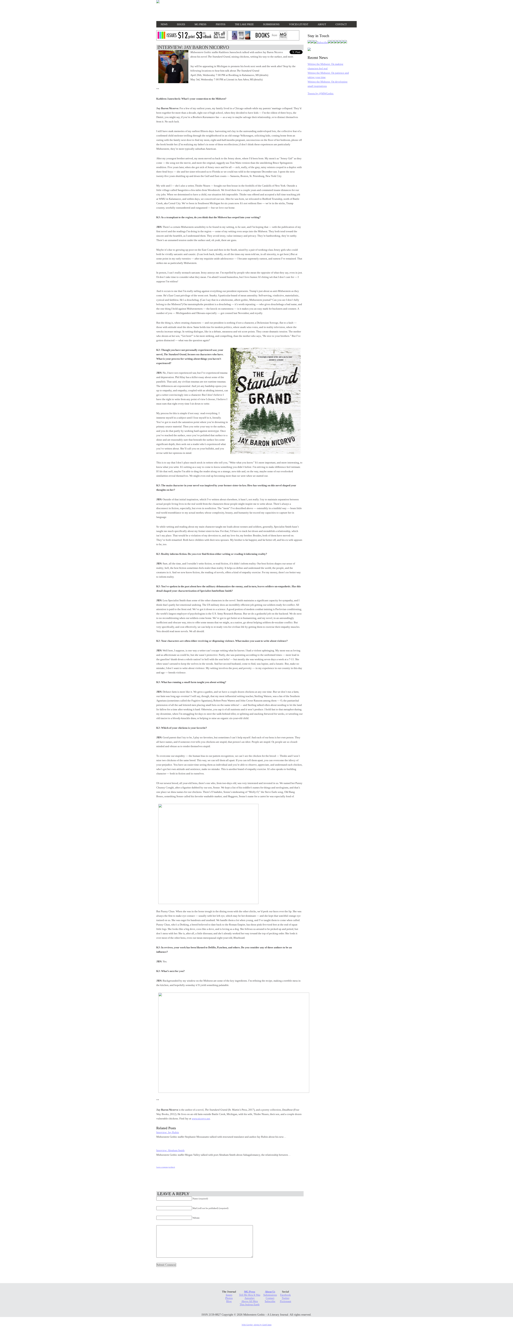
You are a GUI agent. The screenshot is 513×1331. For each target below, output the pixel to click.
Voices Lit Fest (298, 24)
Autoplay (249, 1298)
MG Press (200, 24)
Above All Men (249, 1301)
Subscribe (270, 1301)
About (322, 24)
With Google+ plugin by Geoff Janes (257, 1325)
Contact (341, 24)
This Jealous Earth (250, 1304)
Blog (229, 1301)
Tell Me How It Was (249, 1294)
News (164, 24)
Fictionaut (285, 1301)
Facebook (285, 1294)
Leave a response (162, 1167)
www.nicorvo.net (201, 1118)
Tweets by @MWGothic (321, 93)
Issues (181, 24)
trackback (171, 1167)
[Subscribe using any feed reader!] (321, 42)
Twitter (285, 1298)
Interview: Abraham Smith (170, 1150)
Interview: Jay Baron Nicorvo (193, 47)
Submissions (271, 24)
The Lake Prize (244, 24)
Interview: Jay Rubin (167, 1132)
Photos (220, 24)
